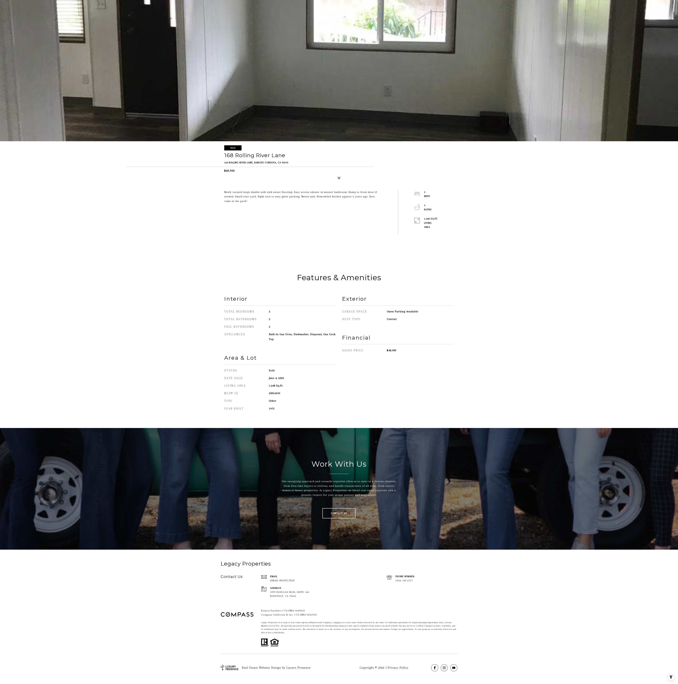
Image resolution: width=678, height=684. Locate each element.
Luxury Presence (298, 667)
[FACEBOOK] (434, 667)
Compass (337, 622)
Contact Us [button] (339, 513)
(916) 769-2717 (404, 580)
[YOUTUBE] (453, 667)
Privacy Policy (398, 667)
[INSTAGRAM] (444, 667)
